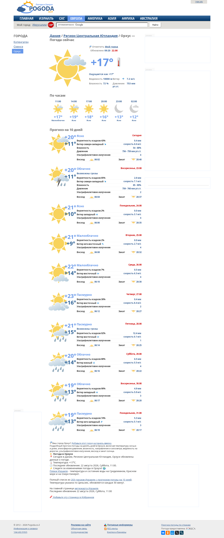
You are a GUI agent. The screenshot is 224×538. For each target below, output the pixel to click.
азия (112, 18)
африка (128, 18)
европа (76, 18)
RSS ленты (112, 528)
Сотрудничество (79, 532)
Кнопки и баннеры (116, 532)
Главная (26, 18)
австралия (149, 18)
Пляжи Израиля (59, 471)
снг (62, 18)
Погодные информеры (120, 524)
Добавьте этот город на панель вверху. (92, 443)
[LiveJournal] (181, 533)
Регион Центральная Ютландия (90, 35)
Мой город (111, 46)
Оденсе (18, 46)
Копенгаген (21, 42)
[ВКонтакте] (163, 533)
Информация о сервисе (26, 528)
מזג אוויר (199, 1)
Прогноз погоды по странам (176, 524)
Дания (55, 35)
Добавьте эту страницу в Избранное (73, 497)
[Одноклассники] (168, 533)
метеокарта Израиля (86, 488)
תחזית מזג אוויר (20, 532)
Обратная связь (79, 528)
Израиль (46, 18)
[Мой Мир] (172, 533)
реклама (17, 410)
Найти (155, 25)
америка (95, 18)
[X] (177, 533)
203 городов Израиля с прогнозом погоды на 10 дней (101, 479)
